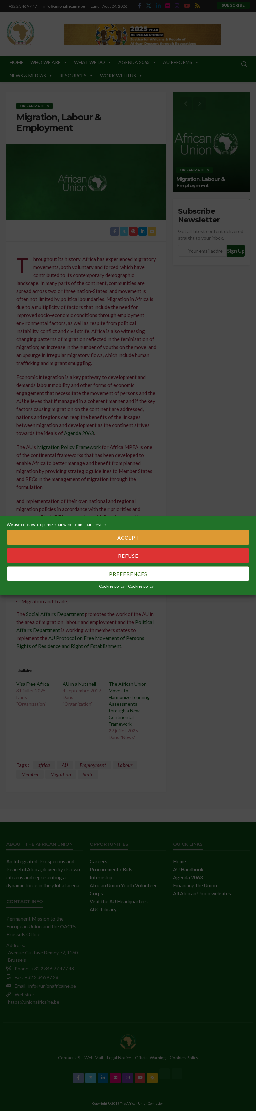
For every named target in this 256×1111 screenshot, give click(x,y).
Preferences (128, 574)
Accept (128, 537)
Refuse (128, 555)
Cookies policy (112, 586)
